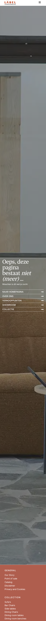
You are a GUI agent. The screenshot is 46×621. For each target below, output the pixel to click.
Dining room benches (15, 618)
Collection (13, 597)
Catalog (8, 582)
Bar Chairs (10, 605)
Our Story (9, 575)
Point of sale (11, 578)
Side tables (10, 609)
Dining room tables (14, 615)
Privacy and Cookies (15, 589)
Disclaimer (10, 586)
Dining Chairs (11, 612)
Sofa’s (8, 602)
